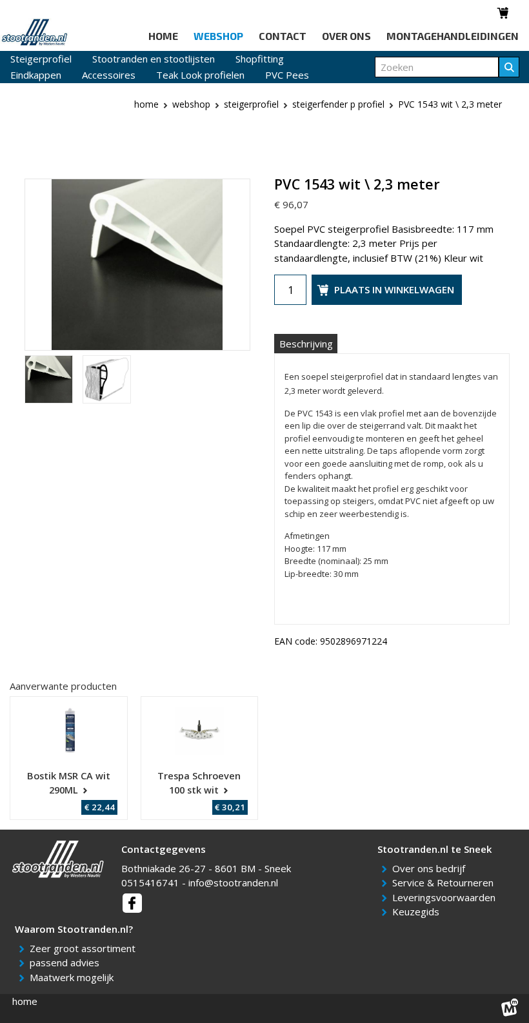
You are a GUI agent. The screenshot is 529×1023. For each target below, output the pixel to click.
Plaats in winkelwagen (394, 289)
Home (146, 104)
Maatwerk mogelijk (74, 977)
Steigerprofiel (41, 58)
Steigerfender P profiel (338, 104)
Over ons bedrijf (431, 868)
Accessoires (108, 74)
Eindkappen (35, 74)
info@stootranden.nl (233, 882)
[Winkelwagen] (504, 13)
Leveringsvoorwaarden (446, 897)
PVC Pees (287, 74)
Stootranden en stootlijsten (153, 58)
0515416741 (150, 882)
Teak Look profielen (200, 74)
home (24, 1001)
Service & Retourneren (445, 882)
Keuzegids (418, 911)
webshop (191, 104)
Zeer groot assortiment (84, 948)
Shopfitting (259, 58)
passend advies (66, 962)
